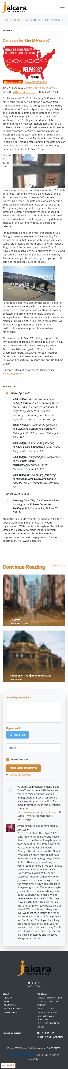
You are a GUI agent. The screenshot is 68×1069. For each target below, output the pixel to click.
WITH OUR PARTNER (24, 92)
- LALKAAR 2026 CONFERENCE (50, 997)
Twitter (19, 734)
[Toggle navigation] (62, 7)
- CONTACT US (9, 1005)
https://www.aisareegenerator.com (37, 812)
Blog (17, 20)
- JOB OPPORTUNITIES (12, 1008)
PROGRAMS (42, 994)
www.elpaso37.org (36, 81)
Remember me (19, 759)
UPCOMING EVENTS (12, 1033)
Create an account (20, 774)
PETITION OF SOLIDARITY (40, 88)
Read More (59, 565)
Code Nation (50, 1055)
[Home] (14, 7)
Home (6, 20)
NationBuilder (34, 1059)
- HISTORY (7, 997)
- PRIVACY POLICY (11, 1012)
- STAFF (6, 1001)
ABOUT (6, 994)
